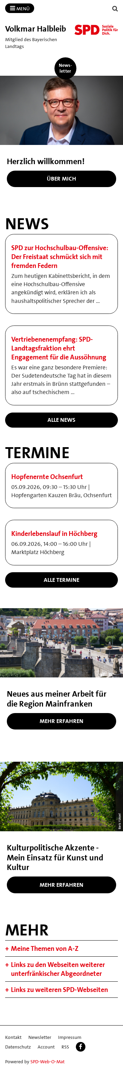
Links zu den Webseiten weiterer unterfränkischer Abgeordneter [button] (58, 969)
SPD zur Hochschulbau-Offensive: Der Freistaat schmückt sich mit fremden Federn (59, 256)
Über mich (61, 178)
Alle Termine (61, 580)
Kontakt (13, 1037)
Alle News (61, 420)
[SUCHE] (115, 8)
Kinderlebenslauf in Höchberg (54, 533)
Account (46, 1047)
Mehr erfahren (61, 721)
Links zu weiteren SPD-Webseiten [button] (59, 989)
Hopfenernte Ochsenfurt (47, 476)
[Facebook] (80, 1047)
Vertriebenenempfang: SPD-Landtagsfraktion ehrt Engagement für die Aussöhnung (58, 348)
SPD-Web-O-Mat (47, 1061)
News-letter (65, 68)
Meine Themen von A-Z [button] (45, 948)
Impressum (69, 1037)
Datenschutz (18, 1047)
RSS (65, 1047)
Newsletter (39, 1037)
